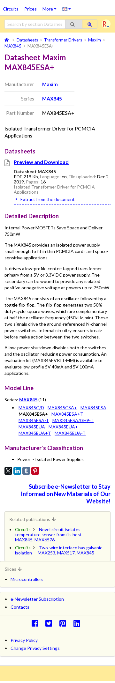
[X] (8, 471)
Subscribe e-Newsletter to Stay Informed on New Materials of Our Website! (66, 494)
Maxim (50, 84)
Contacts (20, 607)
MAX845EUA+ (63, 426)
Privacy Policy (24, 640)
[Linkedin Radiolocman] (78, 623)
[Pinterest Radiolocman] (64, 623)
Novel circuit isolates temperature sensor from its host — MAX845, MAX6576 (51, 534)
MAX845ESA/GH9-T (73, 420)
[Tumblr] (26, 471)
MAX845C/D (31, 407)
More (50, 6)
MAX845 (52, 98)
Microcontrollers (27, 579)
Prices (30, 8)
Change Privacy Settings (35, 648)
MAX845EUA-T (70, 433)
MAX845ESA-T (34, 420)
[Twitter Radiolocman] (50, 623)
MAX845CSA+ (62, 407)
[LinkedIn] (17, 471)
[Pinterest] (35, 471)
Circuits (11, 8)
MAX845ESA (93, 407)
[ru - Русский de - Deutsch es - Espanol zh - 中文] (66, 8)
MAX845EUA (32, 426)
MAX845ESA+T (67, 414)
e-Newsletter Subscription (37, 599)
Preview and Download (41, 162)
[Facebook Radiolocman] (36, 623)
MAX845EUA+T (35, 433)
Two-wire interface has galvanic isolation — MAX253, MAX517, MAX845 (58, 550)
